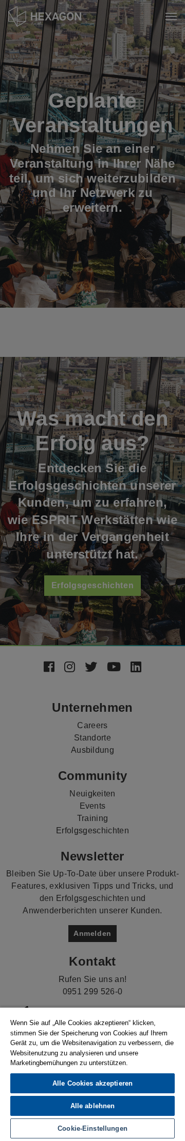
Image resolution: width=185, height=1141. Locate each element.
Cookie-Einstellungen (92, 1128)
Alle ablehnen (92, 1106)
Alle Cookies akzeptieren (92, 1083)
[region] (92, 1074)
